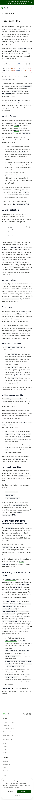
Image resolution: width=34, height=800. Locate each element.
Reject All (10, 791)
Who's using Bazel (8, 722)
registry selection (19, 375)
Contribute (6, 725)
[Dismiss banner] (31, 2)
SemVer (16, 125)
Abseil (16, 130)
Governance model (8, 728)
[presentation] (17, 67)
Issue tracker (7, 764)
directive (11, 547)
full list (10, 77)
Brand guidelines (8, 735)
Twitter (5, 750)
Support (5, 761)
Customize (17, 795)
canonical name (10, 601)
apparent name (10, 579)
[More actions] (32, 8)
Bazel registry (7, 94)
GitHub (5, 746)
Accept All (24, 791)
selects (20, 100)
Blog (4, 743)
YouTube (5, 753)
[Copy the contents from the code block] (26, 64)
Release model (7, 732)
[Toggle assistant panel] (29, 8)
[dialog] (17, 788)
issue (9, 3)
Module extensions (8, 689)
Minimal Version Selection (11, 247)
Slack (4, 767)
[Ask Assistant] (29, 64)
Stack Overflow (7, 771)
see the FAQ (19, 204)
